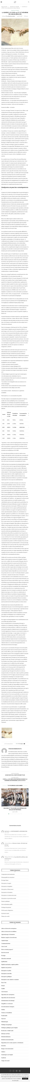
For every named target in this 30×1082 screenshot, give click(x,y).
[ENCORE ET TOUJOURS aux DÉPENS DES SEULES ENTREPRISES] (15, 797)
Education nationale (6, 958)
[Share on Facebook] (18, 743)
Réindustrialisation (5, 1036)
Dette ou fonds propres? (7, 949)
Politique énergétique (6, 1024)
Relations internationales (7, 1039)
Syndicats (3, 1057)
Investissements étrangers (7, 1006)
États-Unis (3, 982)
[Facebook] (10, 1071)
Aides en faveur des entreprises (8, 928)
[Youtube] (16, 1071)
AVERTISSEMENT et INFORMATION (19, 831)
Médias (3, 1009)
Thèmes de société (5, 916)
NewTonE (7, 831)
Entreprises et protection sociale (8, 898)
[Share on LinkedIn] (21, 743)
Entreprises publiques (6, 976)
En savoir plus (15, 1080)
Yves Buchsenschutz (10, 16)
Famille (3, 988)
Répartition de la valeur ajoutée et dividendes (12, 1042)
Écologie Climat (4, 880)
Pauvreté (3, 1018)
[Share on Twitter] (20, 743)
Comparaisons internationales (8, 874)
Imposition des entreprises (7, 994)
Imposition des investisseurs (8, 997)
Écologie (3, 955)
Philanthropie (4, 1021)
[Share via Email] (24, 743)
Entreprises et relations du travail (8, 895)
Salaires (3, 1051)
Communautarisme (5, 943)
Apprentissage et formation (8, 934)
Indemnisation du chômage (7, 1000)
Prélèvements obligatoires (7, 910)
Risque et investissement (7, 1048)
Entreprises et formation (6, 892)
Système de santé (5, 913)
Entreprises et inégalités (6, 886)
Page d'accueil (4, 6)
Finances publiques (5, 901)
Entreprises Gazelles (6, 970)
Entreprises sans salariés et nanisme (10, 979)
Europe (3, 985)
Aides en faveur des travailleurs (8, 931)
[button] (2, 801)
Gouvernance (4, 991)
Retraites (3, 1045)
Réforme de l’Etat (5, 1033)
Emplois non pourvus (6, 967)
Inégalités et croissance (7, 1003)
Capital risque (4, 940)
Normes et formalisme (6, 1012)
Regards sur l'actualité (14, 6)
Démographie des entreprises (7, 877)
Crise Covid (4, 946)
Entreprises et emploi (6, 883)
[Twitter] (13, 1071)
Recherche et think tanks (7, 1030)
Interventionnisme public (6, 904)
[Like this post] (17, 743)
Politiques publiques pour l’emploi (9, 1027)
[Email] (20, 1071)
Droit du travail (5, 952)
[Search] (28, 2)
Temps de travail (5, 1060)
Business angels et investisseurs (9, 937)
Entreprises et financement (7, 889)
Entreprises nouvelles (6, 973)
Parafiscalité (4, 1015)
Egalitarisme (4, 961)
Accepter (25, 1078)
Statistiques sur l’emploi (7, 1054)
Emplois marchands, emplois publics (9, 964)
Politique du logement (6, 907)
